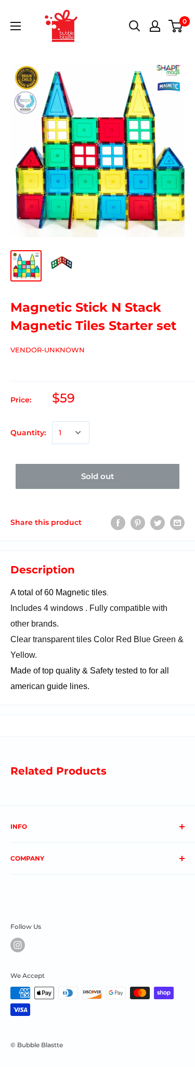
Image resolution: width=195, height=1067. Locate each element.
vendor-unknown (47, 350)
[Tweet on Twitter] (157, 522)
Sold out (97, 476)
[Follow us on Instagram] (17, 945)
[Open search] (134, 26)
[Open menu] (15, 26)
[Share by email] (177, 522)
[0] (176, 26)
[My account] (155, 26)
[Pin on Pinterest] (138, 522)
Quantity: (28, 432)
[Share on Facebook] (118, 522)
